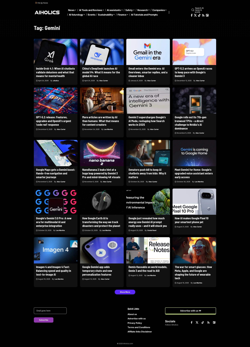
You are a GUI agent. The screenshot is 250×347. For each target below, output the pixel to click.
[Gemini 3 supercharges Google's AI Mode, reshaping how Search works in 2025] (148, 100)
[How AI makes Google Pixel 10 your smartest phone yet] (194, 202)
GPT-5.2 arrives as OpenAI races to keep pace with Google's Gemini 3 (193, 72)
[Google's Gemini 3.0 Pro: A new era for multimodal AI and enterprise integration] (55, 202)
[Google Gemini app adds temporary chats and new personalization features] (102, 250)
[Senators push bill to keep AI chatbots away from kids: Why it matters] (148, 153)
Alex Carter (103, 81)
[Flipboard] (207, 15)
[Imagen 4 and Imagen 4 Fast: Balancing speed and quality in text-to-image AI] (55, 250)
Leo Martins (108, 129)
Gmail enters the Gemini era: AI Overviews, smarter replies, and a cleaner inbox (148, 72)
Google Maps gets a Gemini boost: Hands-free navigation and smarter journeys (55, 173)
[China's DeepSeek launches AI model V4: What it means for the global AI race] (102, 52)
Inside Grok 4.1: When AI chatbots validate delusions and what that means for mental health (55, 72)
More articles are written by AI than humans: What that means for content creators (100, 120)
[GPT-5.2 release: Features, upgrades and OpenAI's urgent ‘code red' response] (55, 100)
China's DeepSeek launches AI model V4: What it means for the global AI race (101, 72)
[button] (169, 12)
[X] (195, 15)
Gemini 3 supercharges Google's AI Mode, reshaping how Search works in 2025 (147, 120)
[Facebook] (191, 15)
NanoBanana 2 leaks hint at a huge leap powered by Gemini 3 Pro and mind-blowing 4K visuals (101, 173)
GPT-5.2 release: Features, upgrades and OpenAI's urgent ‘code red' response (53, 120)
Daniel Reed (151, 230)
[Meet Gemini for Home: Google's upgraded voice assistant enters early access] (194, 153)
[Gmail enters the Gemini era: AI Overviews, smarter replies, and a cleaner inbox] (148, 52)
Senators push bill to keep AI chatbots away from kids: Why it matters (147, 173)
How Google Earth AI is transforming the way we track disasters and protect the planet (101, 221)
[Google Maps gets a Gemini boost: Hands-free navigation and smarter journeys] (55, 153)
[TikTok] (199, 15)
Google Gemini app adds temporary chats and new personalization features (97, 270)
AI (42, 3)
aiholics (56, 81)
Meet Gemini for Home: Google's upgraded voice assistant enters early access (194, 173)
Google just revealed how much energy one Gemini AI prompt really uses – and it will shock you (148, 221)
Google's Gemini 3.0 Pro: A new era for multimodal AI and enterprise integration (53, 221)
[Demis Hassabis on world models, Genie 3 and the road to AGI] (148, 250)
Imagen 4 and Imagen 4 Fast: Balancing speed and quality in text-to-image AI (53, 270)
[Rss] (203, 15)
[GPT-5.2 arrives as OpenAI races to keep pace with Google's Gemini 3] (194, 52)
